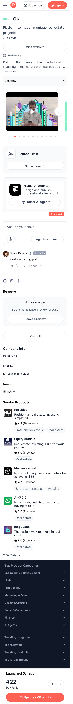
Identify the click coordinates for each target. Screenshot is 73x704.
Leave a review (35, 319)
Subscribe (35, 5)
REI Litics (20, 409)
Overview (10, 80)
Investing (53, 488)
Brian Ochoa (18, 253)
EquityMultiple (24, 439)
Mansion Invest (25, 468)
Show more (33, 166)
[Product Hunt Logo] (13, 5)
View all (35, 336)
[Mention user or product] (10, 239)
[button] (6, 254)
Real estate (14, 55)
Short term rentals (29, 488)
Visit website (35, 47)
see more (9, 71)
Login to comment (47, 239)
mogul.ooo (22, 527)
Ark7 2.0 (20, 497)
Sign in (59, 5)
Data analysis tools (29, 430)
